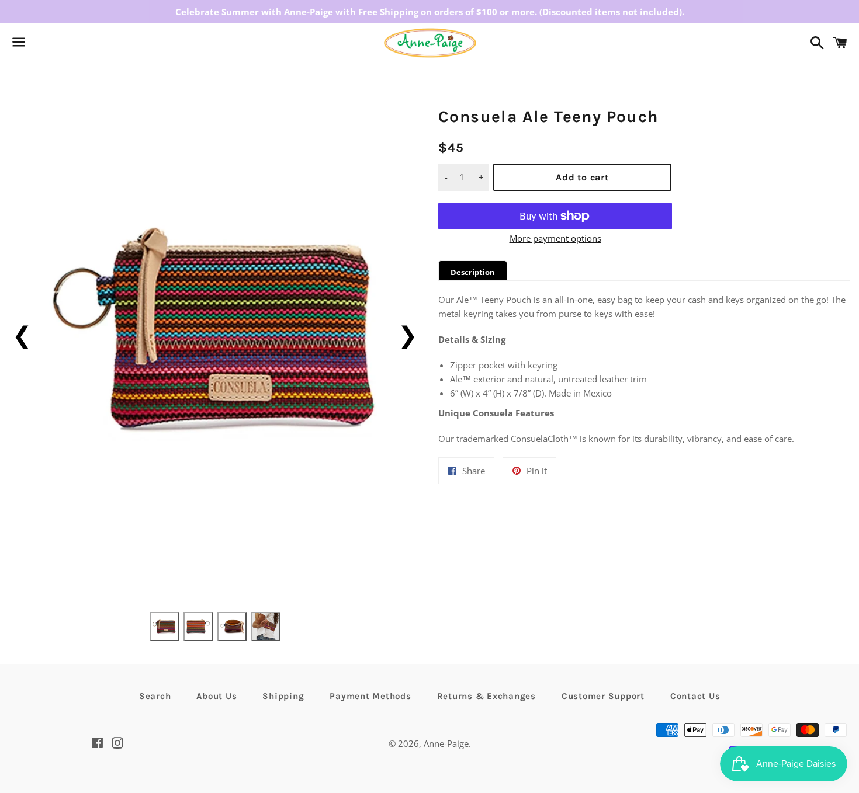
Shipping (283, 696)
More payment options (555, 238)
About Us (216, 696)
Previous (22, 334)
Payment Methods (370, 696)
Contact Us (695, 696)
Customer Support (603, 696)
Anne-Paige (446, 743)
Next (407, 334)
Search (155, 696)
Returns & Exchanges (486, 696)
